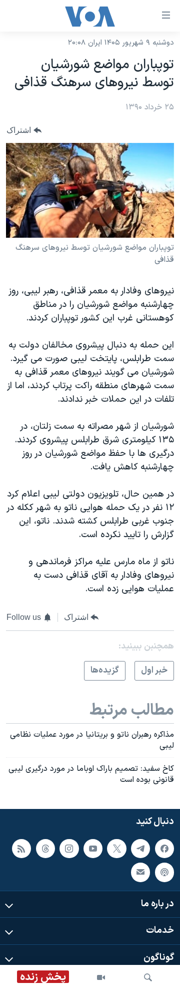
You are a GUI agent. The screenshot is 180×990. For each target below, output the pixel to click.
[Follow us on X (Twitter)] (116, 848)
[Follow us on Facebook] (164, 848)
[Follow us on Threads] (45, 848)
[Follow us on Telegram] (140, 848)
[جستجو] (148, 977)
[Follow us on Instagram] (69, 848)
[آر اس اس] (21, 848)
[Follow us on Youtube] (93, 848)
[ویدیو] (101, 977)
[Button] (24, 130)
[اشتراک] (140, 872)
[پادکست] (164, 872)
